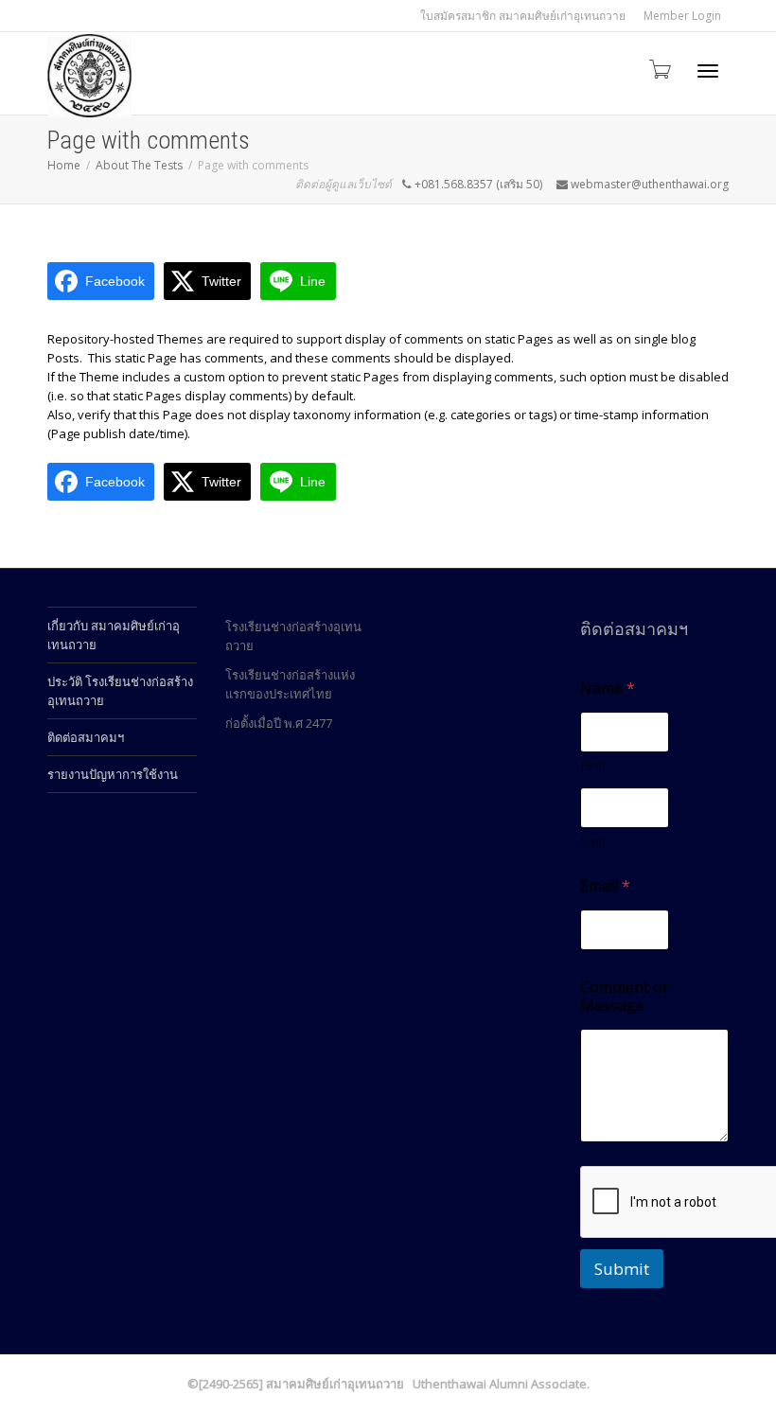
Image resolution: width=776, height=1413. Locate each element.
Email (605, 886)
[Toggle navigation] (708, 71)
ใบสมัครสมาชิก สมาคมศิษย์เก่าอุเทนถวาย (523, 16)
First (593, 765)
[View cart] (658, 68)
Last (593, 841)
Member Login (682, 16)
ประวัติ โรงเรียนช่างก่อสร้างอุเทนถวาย (120, 691)
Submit (621, 1269)
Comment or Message (624, 997)
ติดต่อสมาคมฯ (85, 737)
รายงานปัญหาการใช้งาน (112, 774)
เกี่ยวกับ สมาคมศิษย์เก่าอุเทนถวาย (113, 635)
